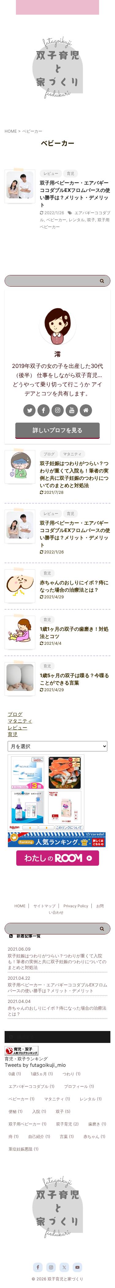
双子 (91, 219)
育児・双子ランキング (26, 1058)
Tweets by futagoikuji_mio (35, 1065)
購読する (25, 1036)
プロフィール (79, 1086)
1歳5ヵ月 (42, 1073)
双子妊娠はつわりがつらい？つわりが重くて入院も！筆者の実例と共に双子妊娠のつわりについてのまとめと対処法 (57, 961)
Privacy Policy (75, 906)
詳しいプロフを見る (57, 430)
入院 (39, 1111)
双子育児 (67, 1123)
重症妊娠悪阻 (24, 1149)
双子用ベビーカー (28, 1123)
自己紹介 (39, 1136)
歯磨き (97, 1123)
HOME (19, 906)
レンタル (77, 219)
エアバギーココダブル (32, 1086)
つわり (72, 1073)
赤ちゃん (94, 1136)
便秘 (16, 1111)
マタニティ (57, 1098)
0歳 (15, 1073)
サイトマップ (44, 906)
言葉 (67, 1136)
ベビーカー (56, 219)
